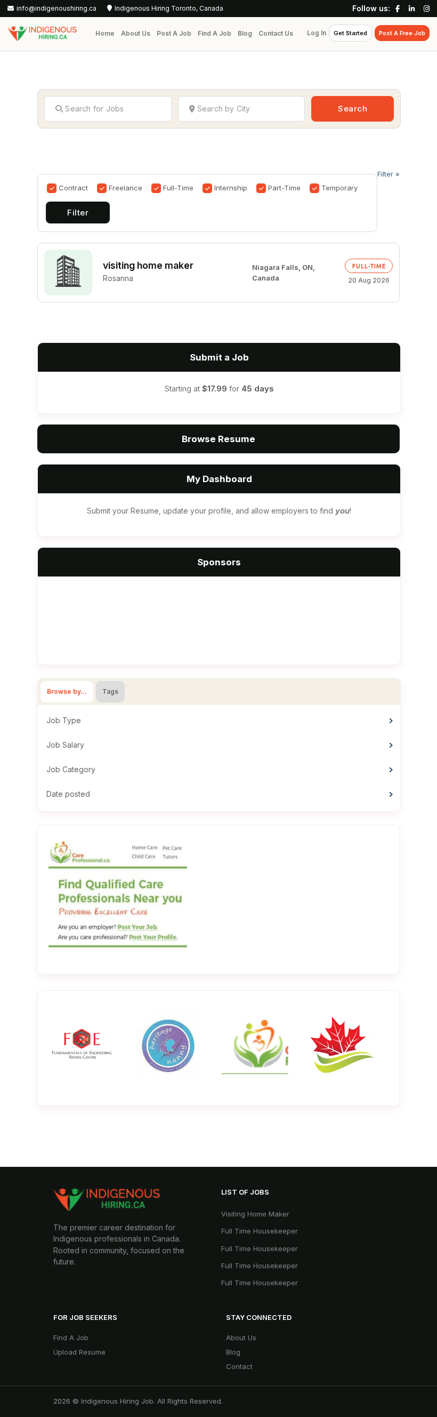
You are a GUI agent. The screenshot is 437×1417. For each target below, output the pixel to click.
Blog (245, 33)
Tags (110, 691)
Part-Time (284, 187)
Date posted (68, 793)
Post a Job (174, 33)
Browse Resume (218, 439)
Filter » (388, 174)
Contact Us (275, 33)
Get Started (350, 33)
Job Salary (65, 744)
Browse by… (67, 691)
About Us (135, 33)
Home (105, 33)
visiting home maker (148, 265)
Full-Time (178, 187)
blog (233, 1352)
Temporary (339, 187)
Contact (239, 1366)
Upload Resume (79, 1352)
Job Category (70, 769)
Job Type (63, 720)
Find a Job (214, 33)
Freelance (125, 187)
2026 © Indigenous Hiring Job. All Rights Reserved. (138, 1401)
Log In (316, 33)
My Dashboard (219, 479)
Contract (73, 187)
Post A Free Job (402, 33)
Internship (230, 187)
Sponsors (219, 562)
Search (352, 108)
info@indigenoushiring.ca (56, 8)
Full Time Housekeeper (259, 1231)
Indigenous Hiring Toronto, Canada (169, 8)
